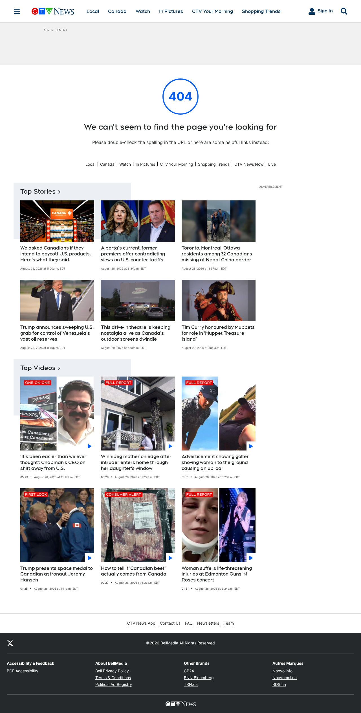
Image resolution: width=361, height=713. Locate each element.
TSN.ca (191, 684)
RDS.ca (279, 684)
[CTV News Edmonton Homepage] (53, 11)
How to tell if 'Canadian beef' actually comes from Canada (133, 571)
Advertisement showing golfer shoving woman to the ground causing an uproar (215, 462)
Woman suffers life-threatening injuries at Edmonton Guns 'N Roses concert (217, 574)
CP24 (189, 670)
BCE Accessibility (22, 670)
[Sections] (17, 11)
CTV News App (141, 623)
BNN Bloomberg (199, 677)
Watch (143, 11)
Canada (117, 11)
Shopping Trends (261, 11)
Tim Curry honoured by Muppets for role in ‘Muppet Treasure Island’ (218, 333)
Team (229, 623)
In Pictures (171, 11)
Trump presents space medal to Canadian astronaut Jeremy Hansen (56, 574)
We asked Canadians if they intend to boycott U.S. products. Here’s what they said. (55, 254)
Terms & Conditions (113, 677)
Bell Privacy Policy (112, 670)
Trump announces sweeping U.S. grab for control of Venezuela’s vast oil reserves (57, 333)
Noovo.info (282, 670)
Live (272, 164)
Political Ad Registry (113, 684)
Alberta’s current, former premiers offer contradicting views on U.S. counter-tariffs (133, 254)
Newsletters (208, 623)
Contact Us (170, 623)
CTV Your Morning (212, 11)
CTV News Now (248, 164)
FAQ (189, 623)
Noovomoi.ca (284, 677)
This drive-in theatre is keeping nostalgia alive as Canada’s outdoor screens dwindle (135, 333)
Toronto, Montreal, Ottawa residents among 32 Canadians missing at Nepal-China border (217, 254)
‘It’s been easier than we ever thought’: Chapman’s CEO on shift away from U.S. (53, 462)
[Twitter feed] (10, 643)
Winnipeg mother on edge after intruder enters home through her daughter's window (136, 462)
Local (93, 11)
